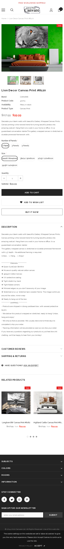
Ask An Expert (31, 365)
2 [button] (30, 436)
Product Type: (7, 109)
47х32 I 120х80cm (45, 158)
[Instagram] (19, 499)
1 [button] (27, 436)
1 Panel (5, 146)
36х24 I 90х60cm (27, 158)
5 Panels (25, 146)
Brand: (4, 97)
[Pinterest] (27, 499)
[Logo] (32, 10)
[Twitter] (11, 499)
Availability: (6, 105)
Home (3, 18)
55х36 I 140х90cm (9, 165)
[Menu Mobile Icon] (3, 10)
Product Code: (7, 101)
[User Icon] (51, 10)
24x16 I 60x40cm (9, 158)
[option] (32, 48)
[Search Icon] (11, 10)
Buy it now (32, 212)
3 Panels (15, 146)
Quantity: (5, 173)
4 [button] (36, 436)
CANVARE (24, 97)
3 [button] (33, 436)
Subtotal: (5, 184)
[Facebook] (4, 499)
